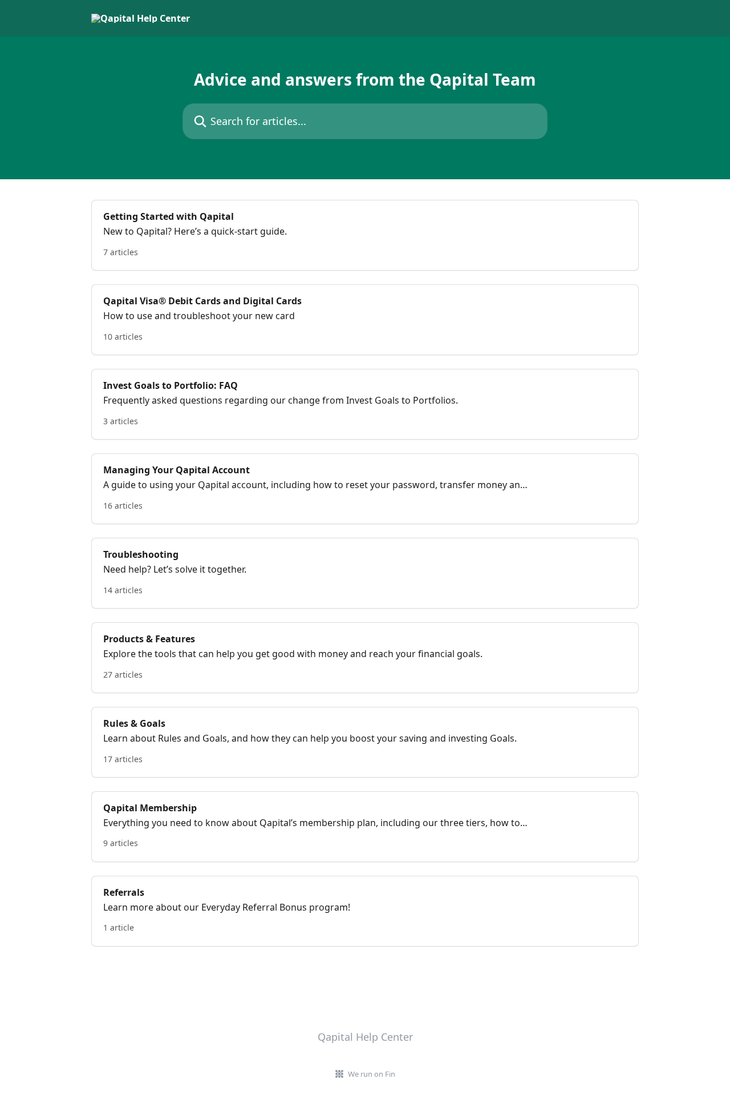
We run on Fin (371, 1074)
